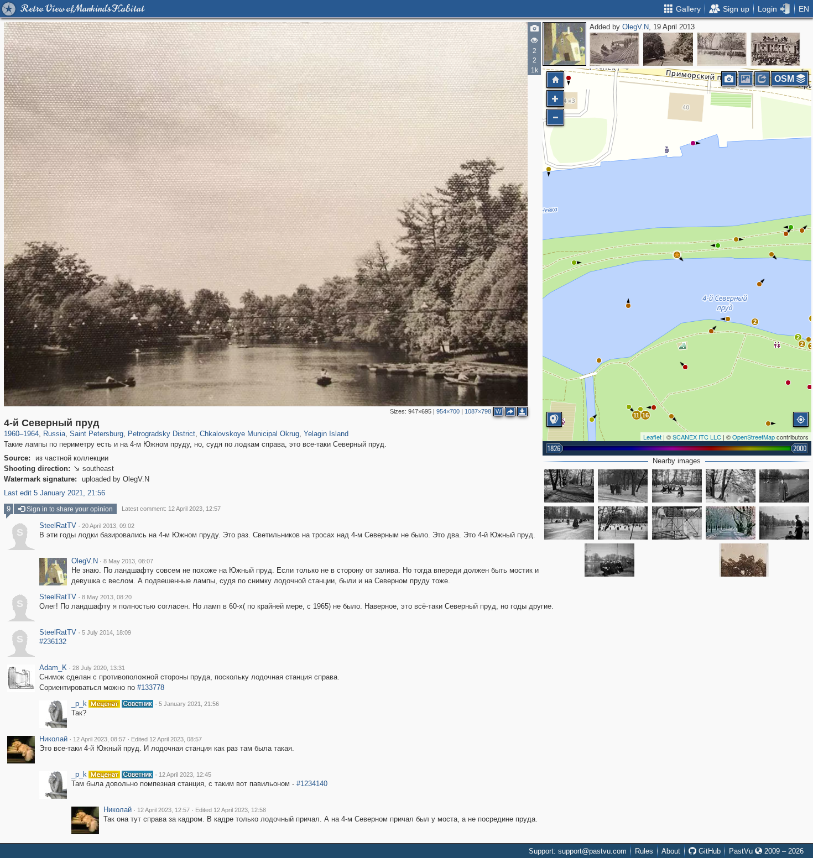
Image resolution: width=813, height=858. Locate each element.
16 (645, 415)
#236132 (52, 641)
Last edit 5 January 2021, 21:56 (54, 493)
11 (636, 415)
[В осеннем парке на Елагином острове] (569, 486)
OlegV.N (635, 27)
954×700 (448, 411)
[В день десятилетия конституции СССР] (775, 49)
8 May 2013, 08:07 (128, 561)
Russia (54, 434)
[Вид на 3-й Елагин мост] (609, 560)
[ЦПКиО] (677, 523)
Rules (644, 851)
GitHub (708, 851)
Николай (53, 739)
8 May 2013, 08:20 (107, 597)
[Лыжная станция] (722, 49)
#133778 (150, 687)
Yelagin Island (326, 434)
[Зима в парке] (677, 486)
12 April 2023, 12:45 (185, 774)
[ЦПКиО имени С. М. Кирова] (623, 486)
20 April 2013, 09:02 (108, 525)
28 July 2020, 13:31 (98, 668)
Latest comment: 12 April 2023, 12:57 (171, 508)
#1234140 (311, 783)
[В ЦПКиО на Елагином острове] (784, 486)
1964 (31, 434)
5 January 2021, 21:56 (189, 703)
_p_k (79, 704)
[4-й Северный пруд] (677, 255)
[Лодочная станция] (614, 49)
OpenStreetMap (753, 436)
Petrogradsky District (161, 434)
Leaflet (652, 436)
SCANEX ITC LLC (697, 436)
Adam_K (53, 668)
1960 (11, 434)
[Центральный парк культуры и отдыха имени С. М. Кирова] (730, 523)
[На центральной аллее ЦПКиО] (668, 49)
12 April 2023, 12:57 (163, 810)
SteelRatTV (57, 526)
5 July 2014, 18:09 (106, 632)
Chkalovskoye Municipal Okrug (249, 434)
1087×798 (478, 411)
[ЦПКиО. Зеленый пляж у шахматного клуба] (744, 560)
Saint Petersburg (96, 434)
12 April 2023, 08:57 (99, 739)
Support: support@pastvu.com (578, 851)
